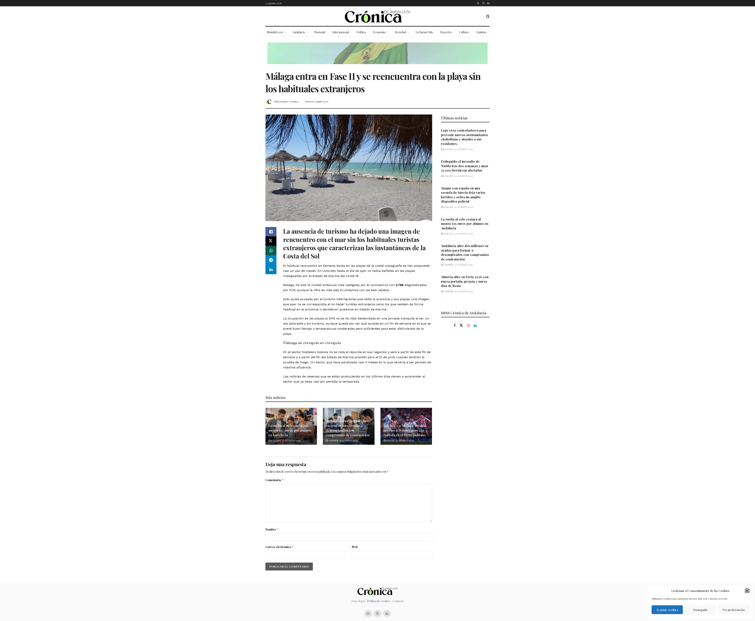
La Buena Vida (424, 32)
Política (361, 32)
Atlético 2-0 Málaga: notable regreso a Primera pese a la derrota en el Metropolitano (404, 430)
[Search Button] (488, 16)
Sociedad (400, 32)
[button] (747, 591)
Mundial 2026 (275, 32)
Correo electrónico (279, 547)
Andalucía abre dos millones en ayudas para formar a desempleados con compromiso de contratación (347, 428)
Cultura (464, 32)
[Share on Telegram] (270, 260)
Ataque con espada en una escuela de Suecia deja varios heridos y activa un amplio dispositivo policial (463, 194)
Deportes (446, 32)
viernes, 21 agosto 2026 (342, 440)
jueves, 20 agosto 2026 (399, 440)
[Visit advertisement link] (377, 56)
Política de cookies (378, 601)
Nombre (272, 529)
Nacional (319, 32)
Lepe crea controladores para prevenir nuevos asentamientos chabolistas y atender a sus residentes (464, 137)
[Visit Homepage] (377, 16)
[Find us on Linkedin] (475, 325)
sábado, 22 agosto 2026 (285, 440)
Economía (379, 32)
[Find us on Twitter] (478, 3)
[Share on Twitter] (270, 241)
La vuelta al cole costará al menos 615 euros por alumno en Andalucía (289, 430)
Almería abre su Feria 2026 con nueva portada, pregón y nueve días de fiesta (465, 281)
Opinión (481, 32)
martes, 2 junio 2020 (316, 101)
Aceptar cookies (667, 610)
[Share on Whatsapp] (270, 250)
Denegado (700, 610)
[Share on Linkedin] (270, 269)
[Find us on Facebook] (455, 325)
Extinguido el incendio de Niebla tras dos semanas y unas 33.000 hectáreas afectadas (464, 165)
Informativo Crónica (286, 101)
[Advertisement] (465, 398)
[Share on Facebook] (270, 231)
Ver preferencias (733, 610)
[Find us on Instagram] (483, 3)
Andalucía (299, 32)
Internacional (340, 32)
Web (355, 547)
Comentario (274, 480)
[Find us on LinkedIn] (488, 3)
